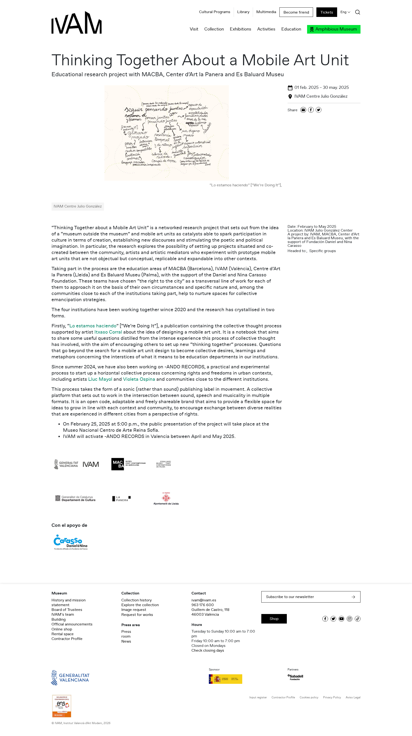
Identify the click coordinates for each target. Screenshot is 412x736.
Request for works (137, 614)
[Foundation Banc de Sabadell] (295, 677)
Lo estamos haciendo (92, 326)
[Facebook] (311, 110)
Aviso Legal (353, 697)
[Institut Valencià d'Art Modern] (68, 25)
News (126, 641)
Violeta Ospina (139, 379)
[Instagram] (349, 619)
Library (243, 12)
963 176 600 (202, 605)
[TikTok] (357, 619)
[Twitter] (318, 110)
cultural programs (214, 12)
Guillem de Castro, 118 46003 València (210, 612)
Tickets (326, 12)
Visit (194, 29)
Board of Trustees (67, 609)
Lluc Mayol (100, 379)
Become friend (296, 12)
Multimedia (266, 12)
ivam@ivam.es (203, 600)
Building (59, 619)
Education (291, 29)
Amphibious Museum (336, 29)
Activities (266, 29)
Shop (274, 618)
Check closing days (207, 650)
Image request (133, 609)
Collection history (136, 600)
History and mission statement (69, 602)
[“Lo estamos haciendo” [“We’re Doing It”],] (166, 133)
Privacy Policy (332, 697)
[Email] (303, 110)
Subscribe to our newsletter (290, 596)
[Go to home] (63, 677)
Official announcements (72, 624)
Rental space (63, 634)
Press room (126, 634)
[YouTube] (341, 619)
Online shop (62, 629)
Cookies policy (309, 697)
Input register (258, 697)
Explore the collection (140, 605)
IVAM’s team (63, 614)
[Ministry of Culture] (245, 679)
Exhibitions (240, 29)
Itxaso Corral (108, 332)
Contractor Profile (67, 638)
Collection (214, 29)
